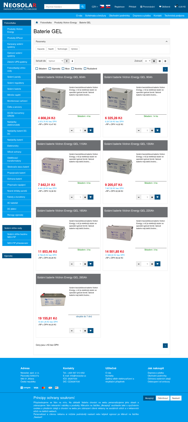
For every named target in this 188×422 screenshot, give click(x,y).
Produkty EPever (15, 37)
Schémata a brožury (95, 15)
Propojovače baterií (16, 172)
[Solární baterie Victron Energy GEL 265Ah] (53, 299)
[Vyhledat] (82, 6)
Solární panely (14, 76)
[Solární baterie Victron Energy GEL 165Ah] (53, 232)
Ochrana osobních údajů (159, 378)
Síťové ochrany (14, 151)
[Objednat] (90, 130)
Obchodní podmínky (119, 15)
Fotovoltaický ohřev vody (16, 69)
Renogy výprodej (15, 214)
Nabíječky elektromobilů (13, 123)
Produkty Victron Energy (15, 30)
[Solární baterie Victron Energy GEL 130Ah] (120, 166)
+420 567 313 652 (76, 372)
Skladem (43, 68)
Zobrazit (138, 60)
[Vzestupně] (66, 61)
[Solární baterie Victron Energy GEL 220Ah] (120, 232)
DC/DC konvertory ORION (15, 114)
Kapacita (41, 49)
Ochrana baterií (14, 178)
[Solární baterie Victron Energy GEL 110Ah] (53, 166)
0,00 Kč (181, 6)
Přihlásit (132, 6)
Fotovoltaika (10, 22)
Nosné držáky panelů (17, 190)
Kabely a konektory (16, 196)
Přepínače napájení (16, 184)
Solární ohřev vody (13, 228)
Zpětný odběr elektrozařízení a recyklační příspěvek (119, 380)
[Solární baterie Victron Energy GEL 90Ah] (120, 99)
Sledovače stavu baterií (18, 166)
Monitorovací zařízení (17, 100)
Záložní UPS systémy (17, 61)
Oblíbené (165, 6)
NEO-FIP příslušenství (17, 243)
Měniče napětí (14, 94)
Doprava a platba (142, 15)
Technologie (62, 49)
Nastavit (176, 398)
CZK (94, 6)
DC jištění (11, 208)
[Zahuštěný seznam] (165, 61)
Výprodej (8, 255)
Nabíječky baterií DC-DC (17, 132)
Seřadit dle (41, 60)
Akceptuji (149, 398)
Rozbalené (92, 68)
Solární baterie (14, 88)
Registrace (120, 6)
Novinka (78, 68)
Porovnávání (148, 6)
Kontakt (158, 15)
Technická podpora (174, 15)
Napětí (51, 49)
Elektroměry (13, 145)
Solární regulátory (15, 82)
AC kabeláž (12, 202)
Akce (67, 68)
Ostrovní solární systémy (14, 54)
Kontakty (109, 375)
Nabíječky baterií (15, 139)
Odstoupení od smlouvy (159, 381)
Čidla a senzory (14, 106)
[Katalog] (154, 61)
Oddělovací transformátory (14, 159)
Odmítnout (163, 398)
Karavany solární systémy (15, 45)
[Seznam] (159, 61)
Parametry (41, 41)
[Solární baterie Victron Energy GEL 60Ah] (53, 99)
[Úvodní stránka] (37, 22)
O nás (79, 15)
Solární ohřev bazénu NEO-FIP (17, 235)
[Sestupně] (72, 61)
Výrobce (74, 49)
